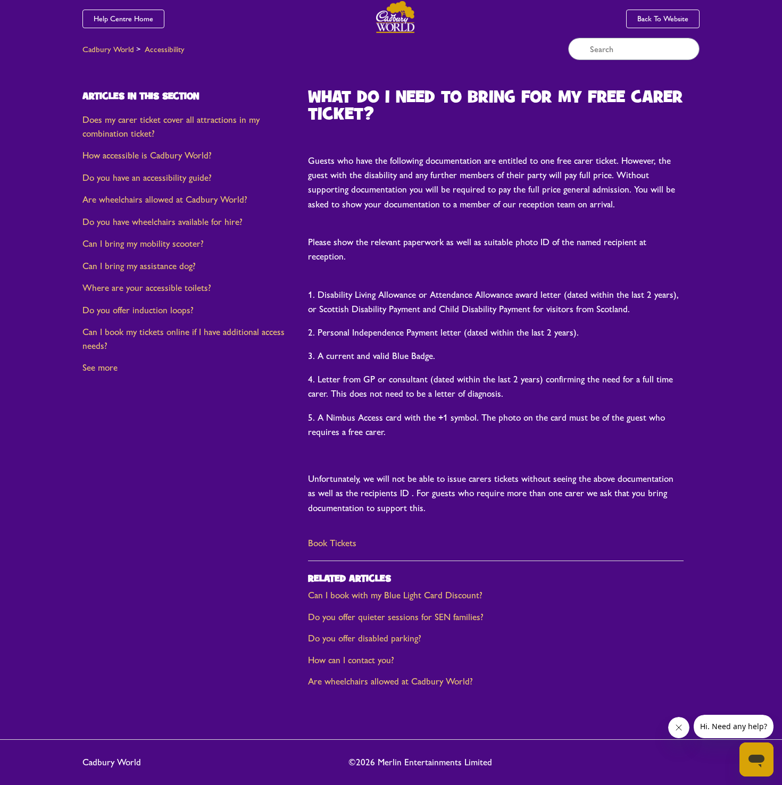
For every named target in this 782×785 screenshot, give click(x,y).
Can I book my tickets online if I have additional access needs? (183, 339)
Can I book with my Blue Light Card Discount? (395, 595)
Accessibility (165, 49)
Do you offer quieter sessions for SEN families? (396, 617)
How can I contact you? (351, 660)
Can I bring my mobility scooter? (143, 243)
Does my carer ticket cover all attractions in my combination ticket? (171, 126)
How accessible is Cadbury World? (147, 155)
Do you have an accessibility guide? (147, 177)
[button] (332, 543)
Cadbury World (108, 49)
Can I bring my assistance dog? (139, 266)
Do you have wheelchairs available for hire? (162, 222)
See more (100, 367)
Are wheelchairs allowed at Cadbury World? (164, 199)
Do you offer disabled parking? (364, 638)
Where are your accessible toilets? (146, 288)
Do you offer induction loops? (138, 310)
